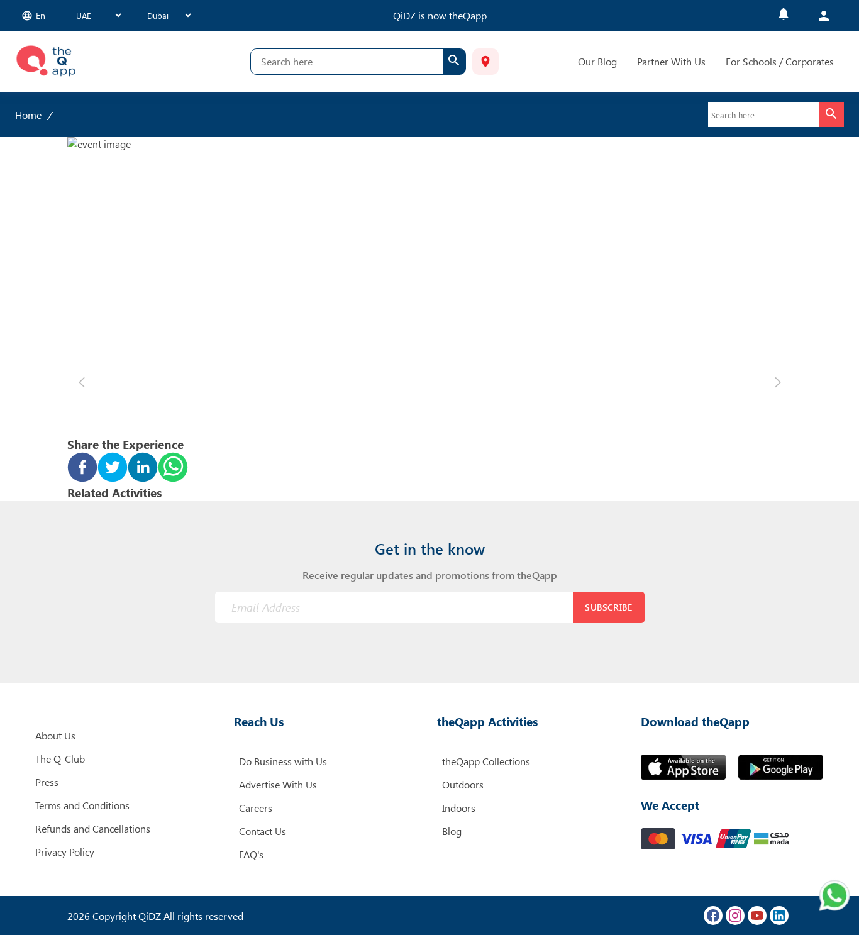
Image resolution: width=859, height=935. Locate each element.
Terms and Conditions (82, 805)
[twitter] (112, 468)
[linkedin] (143, 468)
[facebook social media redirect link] (713, 915)
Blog (452, 831)
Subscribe (608, 607)
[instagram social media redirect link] (735, 915)
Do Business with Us (283, 761)
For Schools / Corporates (780, 61)
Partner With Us (671, 61)
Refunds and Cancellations (92, 828)
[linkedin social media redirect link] (779, 915)
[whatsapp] (173, 468)
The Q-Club (60, 758)
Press (46, 781)
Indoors (458, 807)
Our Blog (597, 61)
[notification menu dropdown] (783, 15)
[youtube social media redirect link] (757, 915)
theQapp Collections (486, 761)
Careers (255, 807)
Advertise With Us (278, 784)
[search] (454, 61)
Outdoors (463, 784)
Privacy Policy (64, 851)
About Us (55, 735)
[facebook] (82, 468)
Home (28, 114)
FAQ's (251, 854)
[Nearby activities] (485, 61)
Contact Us (262, 831)
